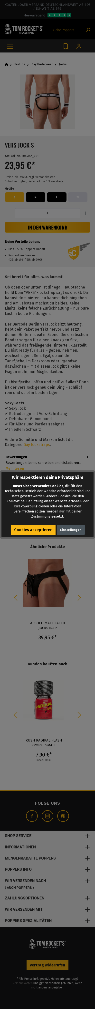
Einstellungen (71, 530)
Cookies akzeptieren (33, 529)
